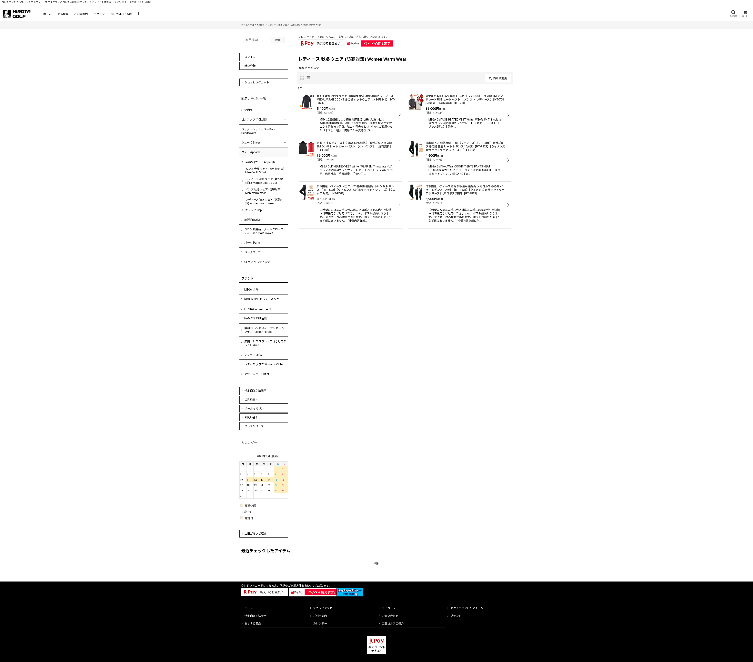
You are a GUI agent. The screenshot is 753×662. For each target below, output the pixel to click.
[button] (733, 13)
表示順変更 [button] (500, 78)
